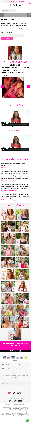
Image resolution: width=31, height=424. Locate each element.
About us (10, 373)
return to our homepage (14, 28)
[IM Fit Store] (15, 5)
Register (12, 388)
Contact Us (19, 375)
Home (4, 373)
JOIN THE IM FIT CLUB (15, 351)
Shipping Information (17, 373)
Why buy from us (25, 375)
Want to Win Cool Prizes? (15, 62)
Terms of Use (24, 373)
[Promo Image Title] (15, 53)
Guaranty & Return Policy (15, 377)
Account (18, 388)
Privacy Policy (13, 375)
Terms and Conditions (6, 375)
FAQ (7, 373)
